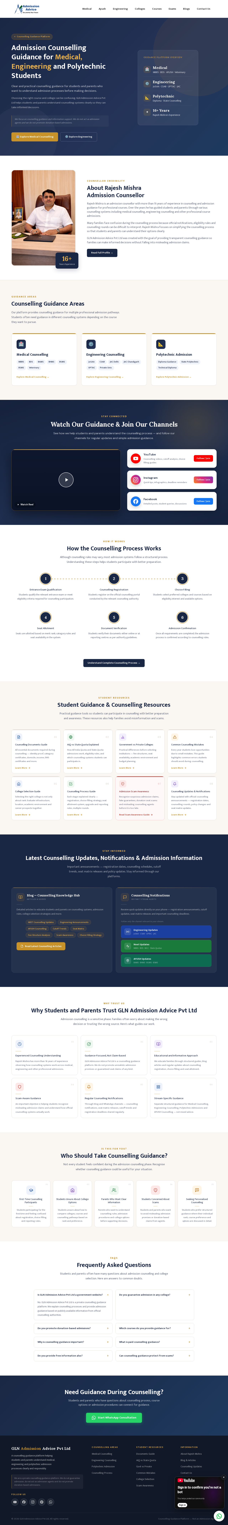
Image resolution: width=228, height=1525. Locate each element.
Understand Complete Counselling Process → (114, 663)
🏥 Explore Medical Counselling (34, 136)
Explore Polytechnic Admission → (173, 377)
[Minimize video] (223, 1477)
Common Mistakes (145, 1473)
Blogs (186, 9)
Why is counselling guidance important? (73, 1342)
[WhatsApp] (50, 1502)
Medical (87, 9)
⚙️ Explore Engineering (78, 136)
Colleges (140, 9)
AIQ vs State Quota (146, 1460)
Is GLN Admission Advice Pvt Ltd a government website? (74, 1295)
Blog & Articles (188, 1460)
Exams (172, 9)
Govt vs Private (144, 1466)
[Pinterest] (41, 1502)
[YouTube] (15, 1502)
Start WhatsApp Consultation (117, 1417)
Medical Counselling (102, 1454)
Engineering (120, 9)
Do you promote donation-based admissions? (73, 1328)
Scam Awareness (145, 1485)
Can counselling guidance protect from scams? (154, 1355)
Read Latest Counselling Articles (43, 946)
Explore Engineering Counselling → (105, 377)
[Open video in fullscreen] (199, 1493)
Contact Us (203, 9)
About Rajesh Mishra (191, 1454)
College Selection (145, 1479)
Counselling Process (102, 1473)
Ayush (102, 9)
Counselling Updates (191, 1466)
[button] (66, 480)
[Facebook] (23, 1502)
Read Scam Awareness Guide (134, 815)
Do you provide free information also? (73, 1355)
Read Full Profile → (102, 253)
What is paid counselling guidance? (154, 1342)
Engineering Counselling (104, 1460)
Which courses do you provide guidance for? (154, 1328)
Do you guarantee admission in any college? (154, 1295)
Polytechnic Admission (103, 1466)
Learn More (21, 768)
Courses (157, 9)
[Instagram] (32, 1502)
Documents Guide (145, 1454)
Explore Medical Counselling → (33, 377)
